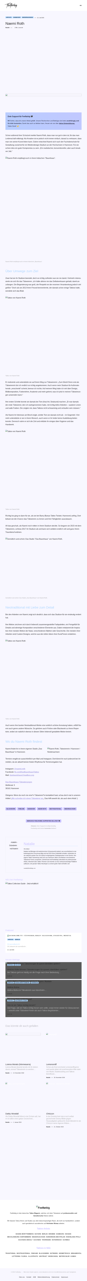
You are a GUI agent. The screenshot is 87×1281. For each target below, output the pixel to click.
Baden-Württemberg (22, 982)
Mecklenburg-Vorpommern (19, 1237)
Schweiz (66, 1240)
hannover (31, 809)
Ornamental (76, 1253)
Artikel (10, 965)
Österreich (57, 1240)
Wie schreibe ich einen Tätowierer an (27, 798)
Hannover (16, 17)
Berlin (17, 939)
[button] (67, 5)
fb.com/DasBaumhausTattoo (26, 772)
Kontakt (29, 1277)
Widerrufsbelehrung (44, 1277)
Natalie (29, 844)
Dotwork (54, 1253)
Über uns (22, 1277)
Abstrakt (43, 1256)
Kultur (17, 965)
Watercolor (64, 1256)
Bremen (52, 1234)
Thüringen (46, 1240)
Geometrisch (64, 1253)
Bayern (38, 1234)
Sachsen (37, 1240)
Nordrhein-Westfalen (55, 1237)
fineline (21, 809)
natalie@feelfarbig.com (29, 868)
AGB (34, 1277)
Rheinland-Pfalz (73, 1237)
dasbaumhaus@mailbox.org (22, 775)
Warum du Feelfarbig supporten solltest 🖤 (43, 821)
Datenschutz (55, 1277)
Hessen (68, 1234)
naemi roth (42, 809)
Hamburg (60, 1234)
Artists (8, 17)
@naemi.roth (19, 769)
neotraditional (55, 809)
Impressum (64, 1277)
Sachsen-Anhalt (25, 1240)
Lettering (16, 1256)
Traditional (10, 1253)
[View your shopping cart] (75, 5)
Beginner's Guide (21, 1000)
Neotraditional (23, 1253)
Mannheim (34, 982)
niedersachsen (70, 809)
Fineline (34, 1253)
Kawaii (73, 1256)
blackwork (11, 809)
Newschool (53, 1256)
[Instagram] (43, 1262)
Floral (24, 1256)
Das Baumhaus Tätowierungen (18, 782)
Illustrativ (33, 1256)
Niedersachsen (27, 17)
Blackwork (44, 1253)
